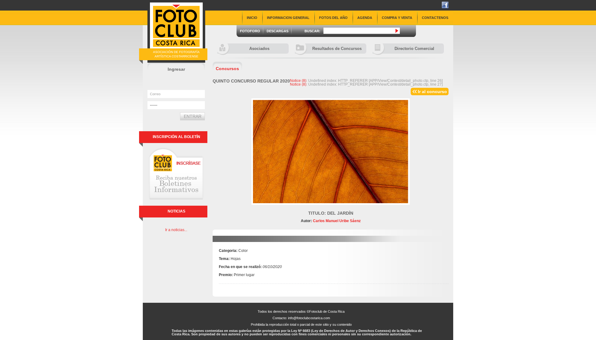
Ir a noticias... (176, 230)
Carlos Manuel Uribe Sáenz (336, 221)
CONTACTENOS (435, 18)
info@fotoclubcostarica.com (309, 318)
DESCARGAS (277, 31)
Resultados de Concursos (337, 48)
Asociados (259, 48)
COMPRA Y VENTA (397, 18)
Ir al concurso (432, 91)
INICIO (252, 18)
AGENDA (364, 18)
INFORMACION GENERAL (288, 18)
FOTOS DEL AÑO (333, 18)
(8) (298, 80)
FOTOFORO (250, 31)
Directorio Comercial (414, 48)
